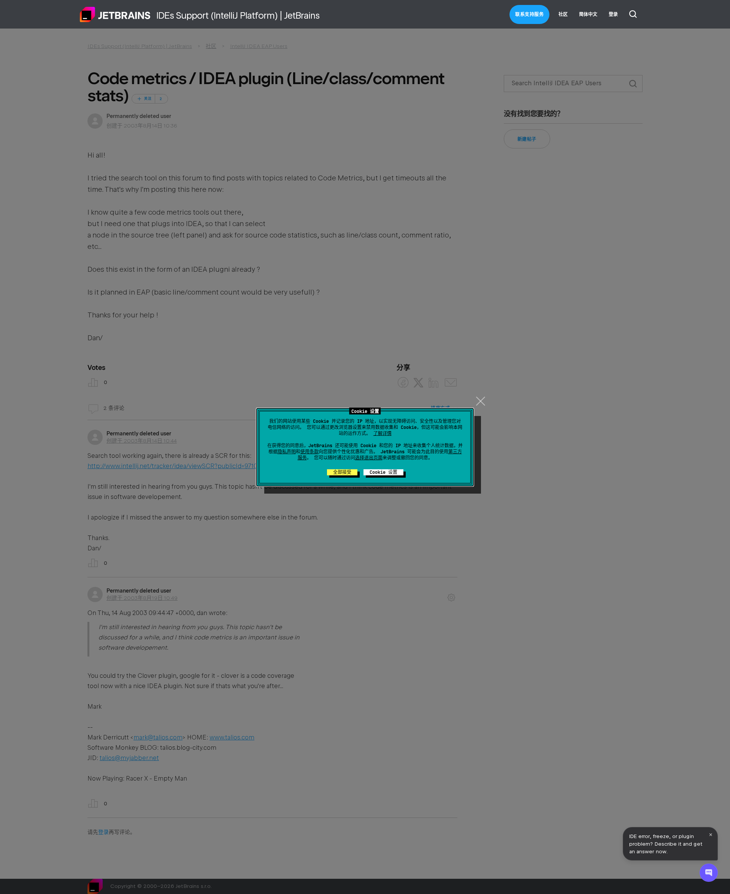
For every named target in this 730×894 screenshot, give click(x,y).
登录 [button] (613, 14)
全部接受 (342, 472)
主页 (115, 14)
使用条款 (309, 452)
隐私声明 (287, 452)
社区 (563, 14)
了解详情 (382, 433)
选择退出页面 (368, 458)
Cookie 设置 (383, 472)
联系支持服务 (529, 14)
